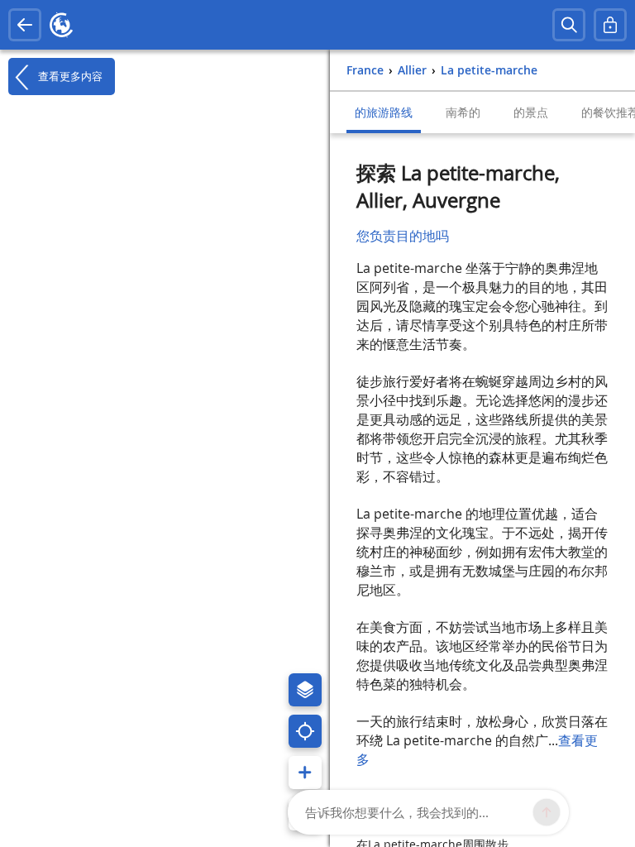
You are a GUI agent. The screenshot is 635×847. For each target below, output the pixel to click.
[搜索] (568, 24)
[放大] (305, 772)
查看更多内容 (69, 75)
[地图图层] (305, 689)
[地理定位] (305, 731)
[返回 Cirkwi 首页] (61, 25)
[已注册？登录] (610, 24)
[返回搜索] (24, 24)
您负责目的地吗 (402, 236)
